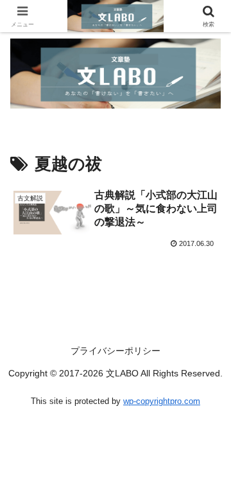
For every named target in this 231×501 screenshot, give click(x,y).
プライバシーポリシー (115, 351)
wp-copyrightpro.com (161, 401)
